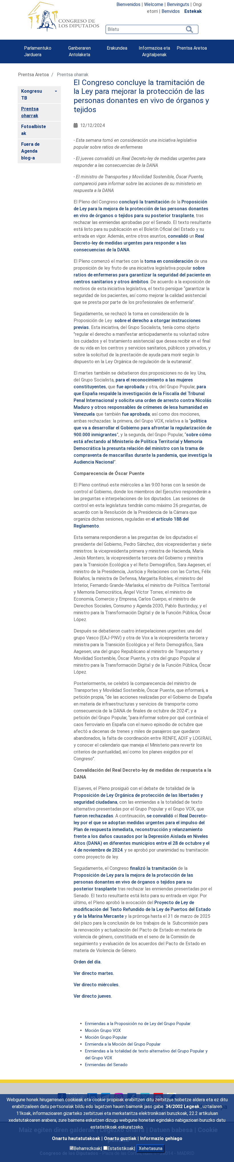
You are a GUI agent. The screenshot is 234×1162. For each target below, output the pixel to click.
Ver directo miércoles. (97, 984)
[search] (152, 29)
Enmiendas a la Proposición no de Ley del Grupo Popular (138, 1023)
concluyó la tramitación (144, 202)
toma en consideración (168, 261)
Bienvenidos (128, 4)
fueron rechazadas (93, 816)
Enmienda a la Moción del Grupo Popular (123, 1044)
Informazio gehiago (161, 1138)
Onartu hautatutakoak (76, 1138)
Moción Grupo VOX (103, 1030)
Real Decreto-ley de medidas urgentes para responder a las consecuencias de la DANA (139, 242)
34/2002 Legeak (183, 1106)
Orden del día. (88, 962)
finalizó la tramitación (153, 868)
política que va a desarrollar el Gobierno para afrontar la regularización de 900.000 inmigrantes (142, 427)
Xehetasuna (150, 1148)
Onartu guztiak (121, 1138)
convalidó (178, 236)
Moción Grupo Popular (106, 1037)
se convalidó (160, 816)
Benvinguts (178, 4)
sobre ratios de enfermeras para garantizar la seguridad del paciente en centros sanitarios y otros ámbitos (142, 274)
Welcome (153, 4)
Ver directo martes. (94, 973)
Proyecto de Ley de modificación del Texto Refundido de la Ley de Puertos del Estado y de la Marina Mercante (142, 909)
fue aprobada (130, 386)
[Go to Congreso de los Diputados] (63, 16)
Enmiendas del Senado (106, 1064)
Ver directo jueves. (93, 996)
